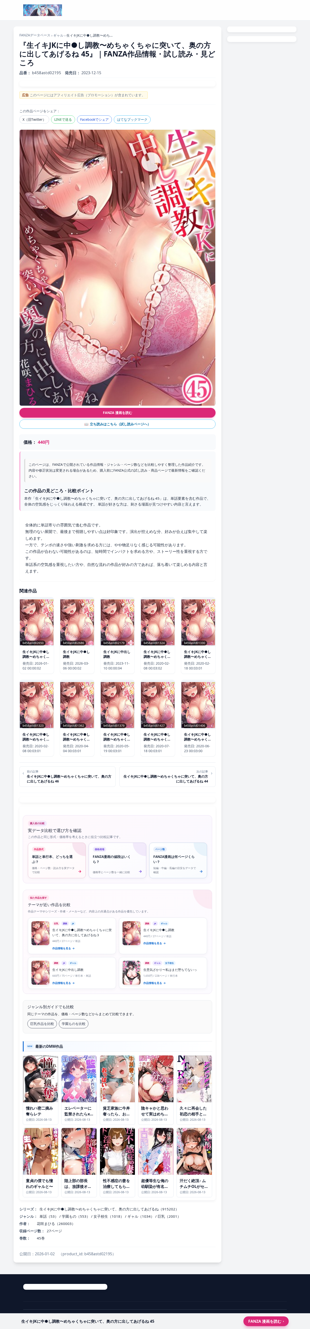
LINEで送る (63, 119)
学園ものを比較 (73, 1023)
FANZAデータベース (34, 35)
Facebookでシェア (94, 119)
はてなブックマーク (132, 119)
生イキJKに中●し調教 (158, 930)
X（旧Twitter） (34, 119)
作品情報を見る (63, 948)
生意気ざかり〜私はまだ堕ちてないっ (170, 969)
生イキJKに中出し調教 (68, 969)
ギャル (58, 35)
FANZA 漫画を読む (117, 412)
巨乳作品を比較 (42, 1023)
